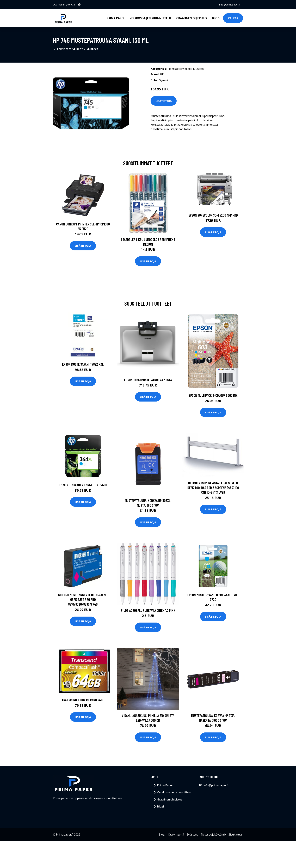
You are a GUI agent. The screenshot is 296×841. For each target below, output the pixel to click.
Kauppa (233, 18)
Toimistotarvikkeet (70, 49)
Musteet (92, 49)
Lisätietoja (164, 101)
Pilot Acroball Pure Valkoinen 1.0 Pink (148, 610)
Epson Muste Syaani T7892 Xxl (83, 364)
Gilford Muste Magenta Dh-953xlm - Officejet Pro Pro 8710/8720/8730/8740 (83, 599)
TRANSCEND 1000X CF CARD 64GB (83, 700)
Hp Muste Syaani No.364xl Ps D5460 (83, 485)
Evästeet (192, 834)
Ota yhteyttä (176, 834)
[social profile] (79, 4)
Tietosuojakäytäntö (213, 834)
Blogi (216, 18)
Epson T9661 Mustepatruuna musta (148, 380)
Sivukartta (235, 834)
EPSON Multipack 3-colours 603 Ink (213, 395)
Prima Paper (116, 18)
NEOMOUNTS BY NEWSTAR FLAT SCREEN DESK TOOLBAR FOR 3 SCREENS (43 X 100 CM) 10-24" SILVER (213, 487)
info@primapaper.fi (229, 4)
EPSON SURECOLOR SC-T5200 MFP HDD (213, 215)
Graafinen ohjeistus (191, 18)
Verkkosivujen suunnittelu (150, 18)
